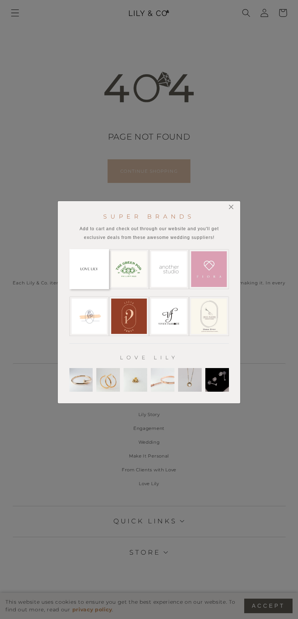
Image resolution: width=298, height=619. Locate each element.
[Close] (231, 207)
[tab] (89, 269)
